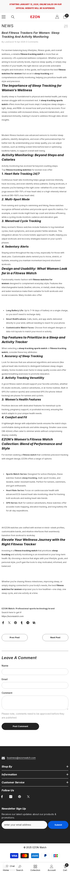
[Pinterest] (15, 619)
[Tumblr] (21, 619)
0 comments (32, 39)
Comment (7, 690)
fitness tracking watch (32, 51)
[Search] (13, 14)
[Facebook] (3, 619)
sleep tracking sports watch (33, 345)
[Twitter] (9, 619)
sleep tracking (41, 71)
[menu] (4, 14)
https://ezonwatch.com (13, 613)
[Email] (34, 619)
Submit (58, 822)
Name (5, 663)
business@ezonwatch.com (21, 755)
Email (5, 676)
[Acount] (57, 14)
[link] (19, 867)
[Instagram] (10, 793)
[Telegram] (27, 619)
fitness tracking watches (18, 167)
